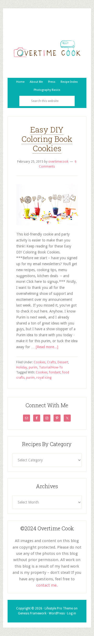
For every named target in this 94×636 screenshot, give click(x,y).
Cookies (39, 362)
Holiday (21, 367)
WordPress (57, 613)
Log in (71, 613)
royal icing (43, 377)
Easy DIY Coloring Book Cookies (46, 138)
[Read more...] (47, 347)
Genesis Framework (32, 613)
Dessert (62, 362)
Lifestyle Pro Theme (59, 608)
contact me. (47, 585)
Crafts (51, 362)
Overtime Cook (47, 49)
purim (33, 367)
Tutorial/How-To (51, 367)
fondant (55, 372)
